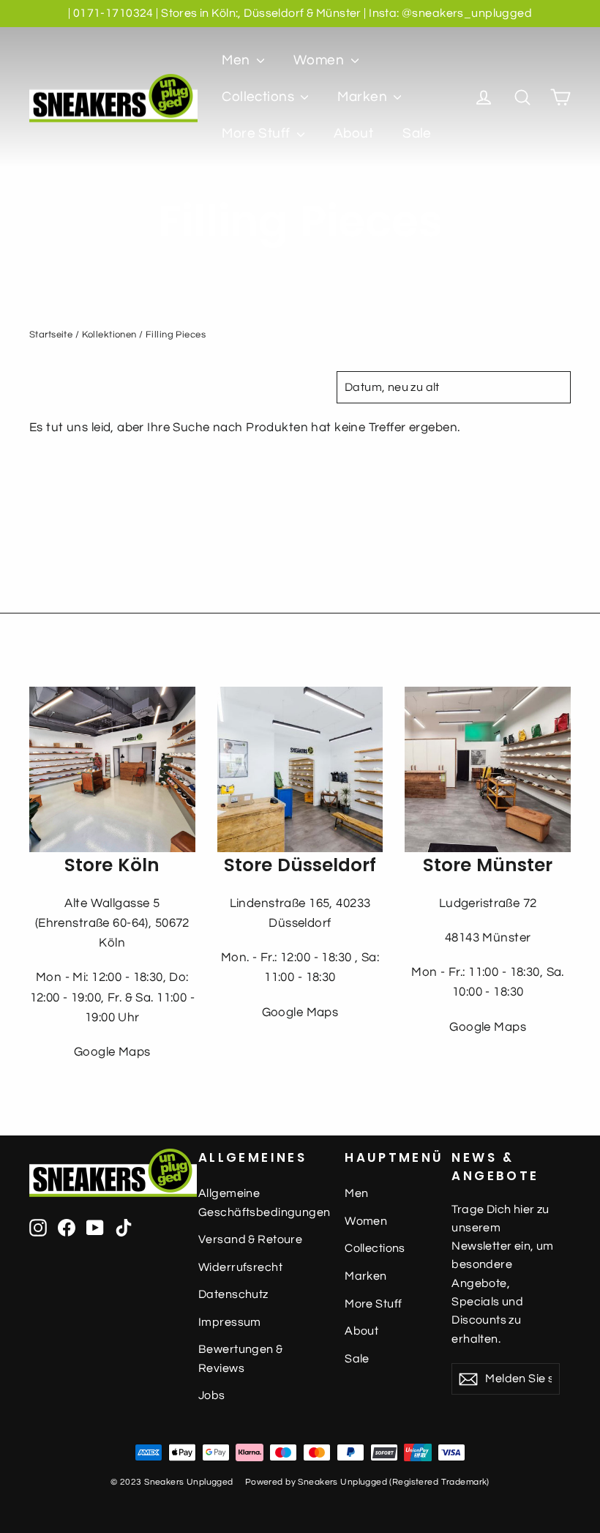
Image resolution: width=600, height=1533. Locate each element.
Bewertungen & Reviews (240, 1358)
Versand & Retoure (250, 1239)
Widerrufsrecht (240, 1267)
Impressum (229, 1322)
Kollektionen (109, 334)
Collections (259, 96)
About (353, 133)
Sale (417, 133)
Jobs (211, 1395)
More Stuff (257, 133)
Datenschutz (233, 1294)
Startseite (50, 334)
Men (237, 60)
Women (320, 60)
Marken (363, 96)
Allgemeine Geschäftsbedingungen (260, 1202)
